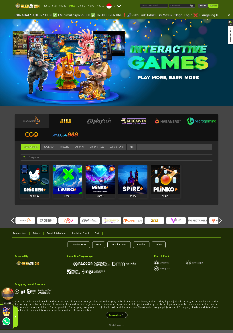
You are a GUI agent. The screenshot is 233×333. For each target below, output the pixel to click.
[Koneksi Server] (8, 294)
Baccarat (79, 147)
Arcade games (31, 147)
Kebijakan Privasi (80, 233)
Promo (91, 6)
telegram (165, 268)
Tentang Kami (20, 233)
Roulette (64, 147)
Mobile (100, 6)
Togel (47, 6)
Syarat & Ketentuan (56, 233)
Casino (62, 6)
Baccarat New (97, 147)
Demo (35, 178)
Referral (37, 233)
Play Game (34, 185)
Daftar (213, 5)
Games (72, 6)
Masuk (203, 5)
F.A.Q (97, 233)
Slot (54, 6)
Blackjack (49, 147)
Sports (81, 6)
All (131, 147)
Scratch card (117, 147)
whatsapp (197, 262)
